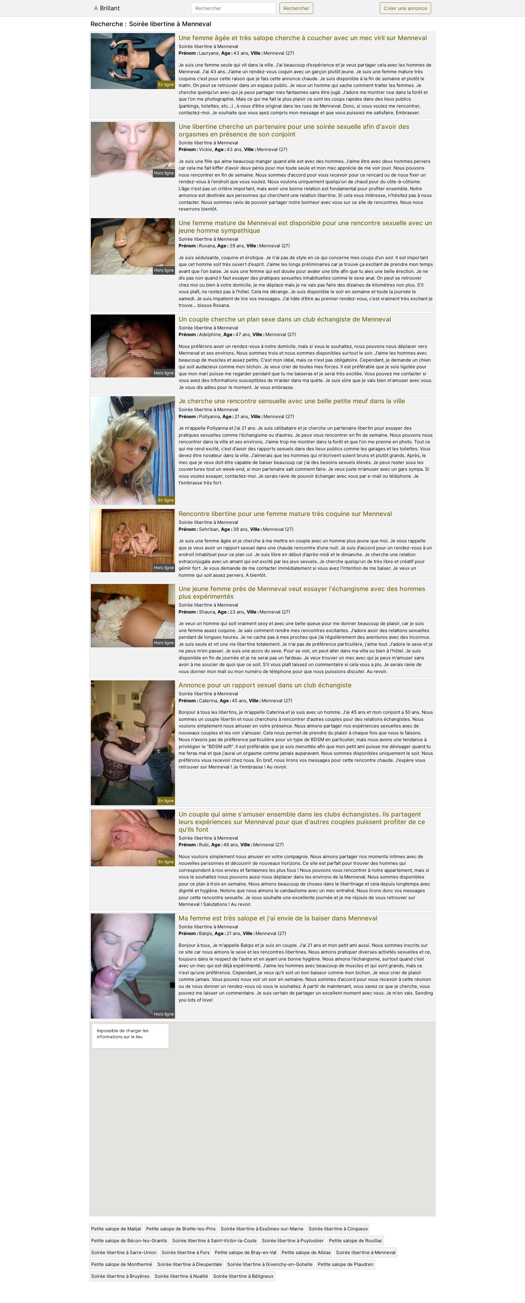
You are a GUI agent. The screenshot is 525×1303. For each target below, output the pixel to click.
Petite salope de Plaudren (345, 1264)
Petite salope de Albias (306, 1252)
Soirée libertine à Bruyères (120, 1276)
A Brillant (107, 8)
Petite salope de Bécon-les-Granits (129, 1240)
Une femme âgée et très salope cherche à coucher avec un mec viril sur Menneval (303, 38)
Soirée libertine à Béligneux (243, 1276)
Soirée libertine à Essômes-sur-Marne (262, 1229)
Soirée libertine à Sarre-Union (123, 1252)
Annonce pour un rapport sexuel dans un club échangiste (265, 685)
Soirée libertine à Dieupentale (189, 1264)
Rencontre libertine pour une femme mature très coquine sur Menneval (285, 513)
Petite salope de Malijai (116, 1229)
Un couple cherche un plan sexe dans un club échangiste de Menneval (285, 319)
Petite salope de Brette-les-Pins (181, 1229)
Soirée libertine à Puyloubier (293, 1240)
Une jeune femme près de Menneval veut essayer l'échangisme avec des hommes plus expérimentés (302, 592)
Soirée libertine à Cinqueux (338, 1229)
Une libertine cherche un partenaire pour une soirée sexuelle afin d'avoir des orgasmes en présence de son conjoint (294, 130)
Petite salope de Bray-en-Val (245, 1252)
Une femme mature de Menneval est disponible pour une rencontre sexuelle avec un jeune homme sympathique (305, 226)
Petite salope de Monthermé (121, 1264)
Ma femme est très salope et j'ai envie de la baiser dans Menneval (278, 918)
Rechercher (296, 8)
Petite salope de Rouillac (355, 1240)
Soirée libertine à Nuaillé (181, 1276)
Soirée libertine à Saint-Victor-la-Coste (214, 1240)
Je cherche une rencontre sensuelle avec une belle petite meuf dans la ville (292, 401)
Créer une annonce (405, 8)
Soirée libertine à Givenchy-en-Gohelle (270, 1264)
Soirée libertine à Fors (186, 1252)
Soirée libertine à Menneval (366, 1252)
